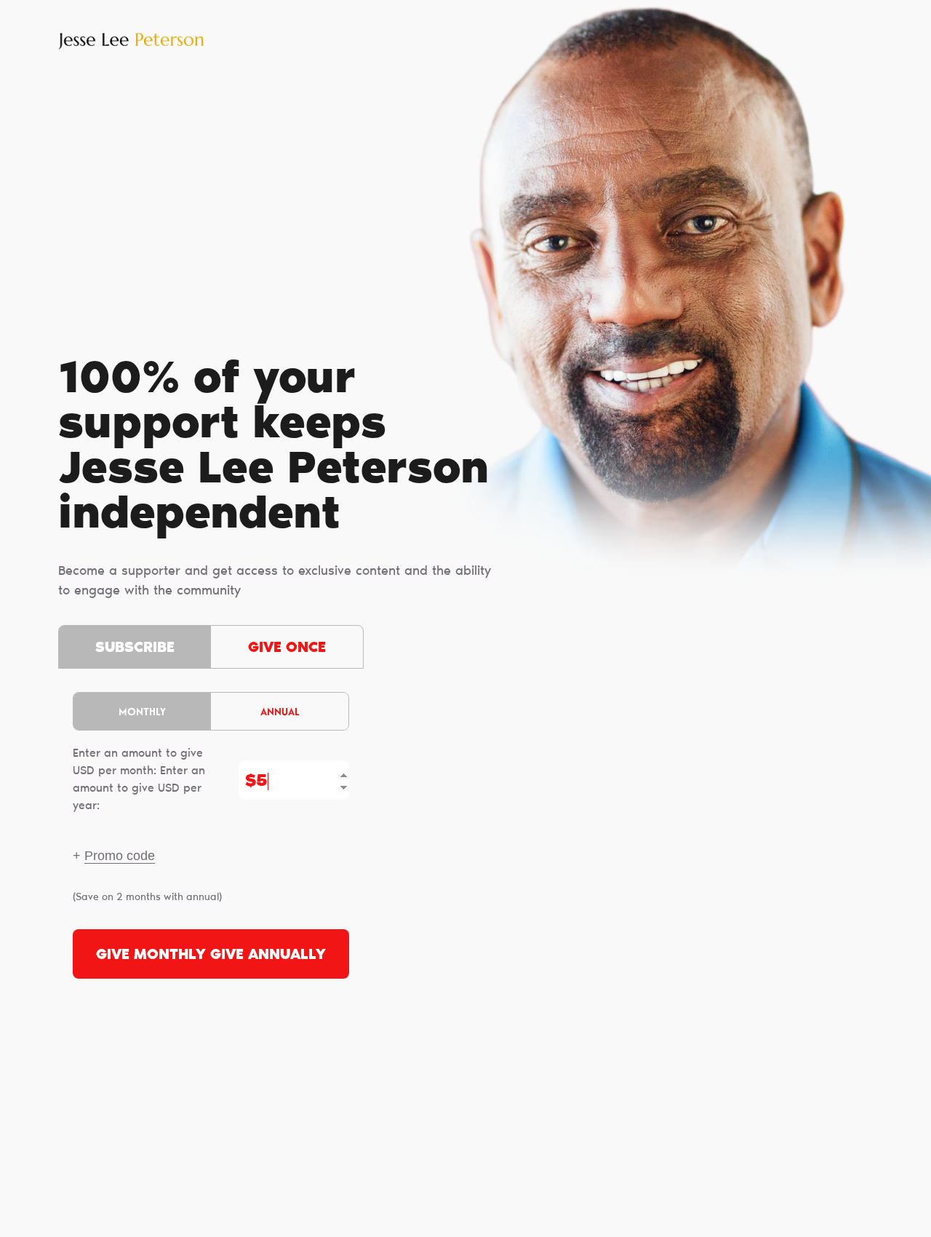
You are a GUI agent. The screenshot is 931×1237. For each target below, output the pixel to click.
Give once (287, 648)
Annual (280, 711)
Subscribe (135, 648)
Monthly (142, 711)
